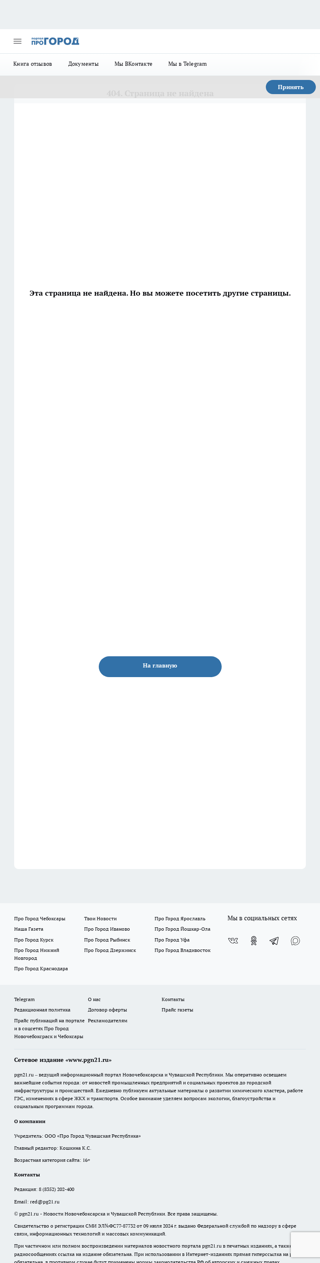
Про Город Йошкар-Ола (182, 929)
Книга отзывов (32, 63)
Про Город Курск (33, 940)
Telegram (24, 999)
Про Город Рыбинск (107, 940)
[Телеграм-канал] (274, 940)
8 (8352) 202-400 (56, 1189)
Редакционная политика (42, 1009)
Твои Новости (100, 918)
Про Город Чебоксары (39, 918)
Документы (83, 63)
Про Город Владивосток (182, 950)
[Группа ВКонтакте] (232, 940)
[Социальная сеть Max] (295, 940)
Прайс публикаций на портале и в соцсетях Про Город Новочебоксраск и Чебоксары (49, 1028)
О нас (94, 999)
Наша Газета (28, 929)
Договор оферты (107, 1009)
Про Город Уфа (172, 940)
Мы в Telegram (187, 63)
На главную (160, 665)
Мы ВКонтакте (133, 63)
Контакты (173, 999)
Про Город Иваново (107, 929)
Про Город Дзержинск (110, 950)
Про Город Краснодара (41, 968)
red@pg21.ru (45, 1201)
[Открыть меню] (18, 41)
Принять (291, 87)
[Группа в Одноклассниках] (253, 940)
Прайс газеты (177, 1009)
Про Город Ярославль (180, 918)
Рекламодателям (108, 1020)
